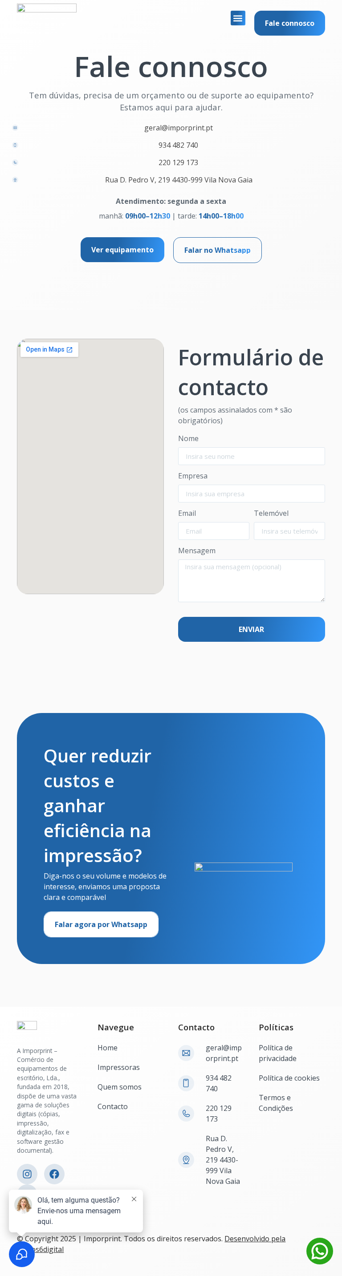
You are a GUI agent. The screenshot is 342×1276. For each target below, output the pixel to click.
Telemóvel (271, 514)
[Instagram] (27, 1174)
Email (187, 514)
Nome (188, 439)
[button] (238, 18)
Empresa (193, 476)
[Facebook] (54, 1174)
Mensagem (197, 551)
